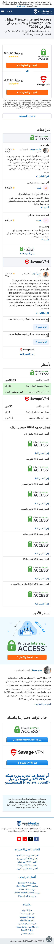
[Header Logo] (43, 11)
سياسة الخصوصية (27, 917)
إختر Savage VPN (28, 763)
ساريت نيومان (35, 149)
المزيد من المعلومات (28, 65)
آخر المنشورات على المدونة (27, 855)
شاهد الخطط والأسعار (28, 657)
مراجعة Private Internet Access (27, 893)
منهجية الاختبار (27, 933)
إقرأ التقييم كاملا (27, 254)
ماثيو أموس (36, 273)
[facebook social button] (36, 839)
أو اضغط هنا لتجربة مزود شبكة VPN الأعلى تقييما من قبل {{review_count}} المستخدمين (27, 779)
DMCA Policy (27, 930)
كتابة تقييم (42, 327)
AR (10, 11)
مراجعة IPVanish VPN (27, 896)
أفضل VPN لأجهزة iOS (27, 865)
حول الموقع (27, 910)
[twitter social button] (30, 839)
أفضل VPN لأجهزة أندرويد (27, 868)
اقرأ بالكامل (43, 176)
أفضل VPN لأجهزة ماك (27, 862)
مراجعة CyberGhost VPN (27, 886)
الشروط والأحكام (27, 920)
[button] (49, 939)
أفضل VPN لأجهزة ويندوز (27, 859)
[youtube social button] (19, 839)
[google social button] (25, 839)
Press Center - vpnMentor (27, 927)
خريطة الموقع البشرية (27, 923)
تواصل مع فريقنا (27, 914)
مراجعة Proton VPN (27, 889)
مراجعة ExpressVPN (27, 883)
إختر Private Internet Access (28, 740)
